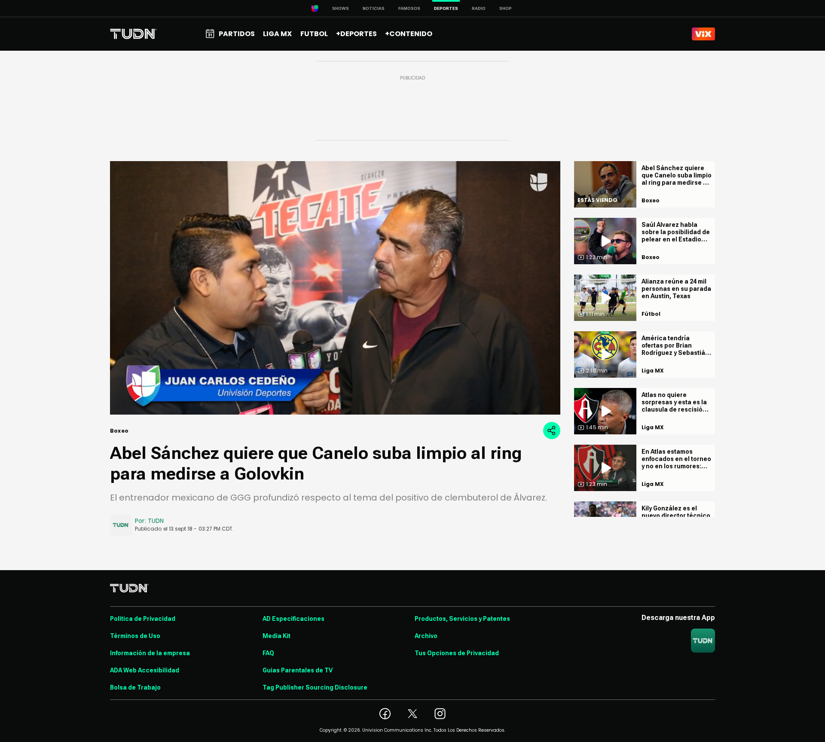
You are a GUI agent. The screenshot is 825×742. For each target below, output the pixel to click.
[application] (335, 288)
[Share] (551, 430)
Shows (340, 8)
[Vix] (703, 33)
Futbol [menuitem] (314, 34)
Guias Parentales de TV (298, 670)
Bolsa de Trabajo (135, 687)
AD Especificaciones (293, 618)
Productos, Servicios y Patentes (462, 618)
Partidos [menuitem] (237, 34)
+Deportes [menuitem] (356, 34)
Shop (505, 8)
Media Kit (276, 635)
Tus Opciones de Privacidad (457, 653)
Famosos (409, 8)
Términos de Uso (135, 635)
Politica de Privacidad (142, 618)
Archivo (426, 635)
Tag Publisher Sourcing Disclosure (315, 687)
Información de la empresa (150, 653)
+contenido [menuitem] (408, 34)
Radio (479, 8)
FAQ (268, 653)
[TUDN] (133, 34)
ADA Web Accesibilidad (144, 670)
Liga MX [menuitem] (277, 34)
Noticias (374, 8)
